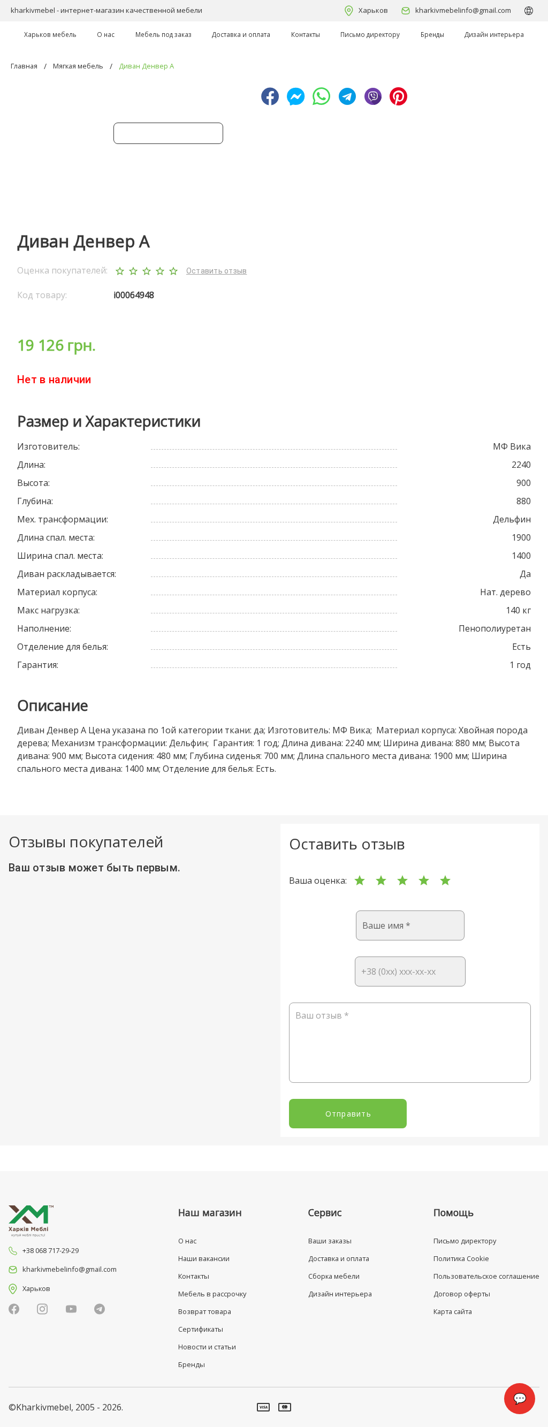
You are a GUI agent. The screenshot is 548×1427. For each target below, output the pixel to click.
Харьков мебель (50, 34)
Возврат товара (204, 1311)
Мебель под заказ (163, 34)
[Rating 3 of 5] (402, 880)
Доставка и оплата (241, 34)
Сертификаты (200, 1329)
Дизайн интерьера (494, 34)
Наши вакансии (204, 1258)
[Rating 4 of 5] (424, 880)
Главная (24, 66)
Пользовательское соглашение (486, 1276)
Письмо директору (370, 34)
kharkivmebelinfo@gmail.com (463, 10)
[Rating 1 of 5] (359, 880)
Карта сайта (452, 1311)
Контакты (305, 34)
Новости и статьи (207, 1347)
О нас (106, 34)
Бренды (432, 34)
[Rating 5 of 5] (445, 880)
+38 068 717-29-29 (50, 1250)
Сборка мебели (334, 1276)
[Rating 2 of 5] (381, 880)
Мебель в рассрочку (212, 1294)
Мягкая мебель (78, 66)
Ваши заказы (330, 1241)
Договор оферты (461, 1294)
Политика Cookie (461, 1258)
